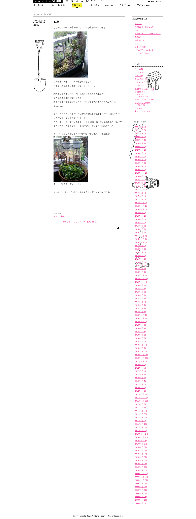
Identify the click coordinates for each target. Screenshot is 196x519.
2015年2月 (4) (140, 269)
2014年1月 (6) (140, 312)
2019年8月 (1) (140, 157)
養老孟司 (138, 37)
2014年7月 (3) (140, 292)
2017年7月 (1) (140, 193)
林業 (136, 44)
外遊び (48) (141, 105)
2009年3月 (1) (140, 503)
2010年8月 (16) (141, 447)
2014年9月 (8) (140, 285)
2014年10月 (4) (141, 282)
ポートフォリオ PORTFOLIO (101, 5)
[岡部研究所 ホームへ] (69, 2)
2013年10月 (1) (141, 322)
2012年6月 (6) (140, 374)
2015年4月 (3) (140, 262)
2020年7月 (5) (140, 140)
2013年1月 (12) (141, 351)
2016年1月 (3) (140, 233)
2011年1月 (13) (141, 431)
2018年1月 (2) (140, 186)
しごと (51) (139, 72)
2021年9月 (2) (140, 127)
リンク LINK (124, 5)
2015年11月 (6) (141, 239)
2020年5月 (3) (140, 147)
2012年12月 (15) (141, 355)
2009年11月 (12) (141, 477)
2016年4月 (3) (140, 226)
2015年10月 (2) (141, 242)
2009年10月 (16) (141, 480)
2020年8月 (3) (140, 137)
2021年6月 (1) (140, 130)
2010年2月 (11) (141, 467)
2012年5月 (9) (140, 378)
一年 (136, 30)
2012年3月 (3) (140, 384)
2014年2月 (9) (140, 308)
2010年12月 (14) (141, 434)
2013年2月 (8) (140, 348)
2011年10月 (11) (141, 401)
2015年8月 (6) (140, 249)
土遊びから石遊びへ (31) (144, 89)
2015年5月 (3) (140, 259)
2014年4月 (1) (140, 302)
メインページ (79, 222)
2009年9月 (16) (141, 483)
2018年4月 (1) (140, 176)
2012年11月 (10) (141, 358)
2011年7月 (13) (141, 411)
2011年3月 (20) (141, 424)
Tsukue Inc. (118, 516)
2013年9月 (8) (140, 325)
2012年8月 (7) (140, 368)
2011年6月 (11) (141, 414)
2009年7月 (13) (141, 490)
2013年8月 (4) (140, 328)
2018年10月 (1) (141, 173)
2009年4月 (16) (141, 500)
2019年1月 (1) (140, 170)
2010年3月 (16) (141, 464)
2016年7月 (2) (140, 216)
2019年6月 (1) (140, 160)
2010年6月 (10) (141, 454)
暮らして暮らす (60, 216)
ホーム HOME (40, 5)
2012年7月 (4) (140, 371)
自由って (138, 24)
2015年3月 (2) (140, 265)
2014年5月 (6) (140, 299)
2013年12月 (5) (141, 315)
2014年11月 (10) (141, 279)
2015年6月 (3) (140, 256)
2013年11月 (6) (141, 318)
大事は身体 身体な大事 (144, 27)
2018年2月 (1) (140, 183)
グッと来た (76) (141, 79)
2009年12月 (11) (141, 474)
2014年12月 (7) (141, 275)
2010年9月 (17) (141, 444)
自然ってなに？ (141, 47)
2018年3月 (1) (140, 180)
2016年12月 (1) (141, 203)
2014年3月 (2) (140, 305)
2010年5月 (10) (141, 457)
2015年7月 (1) (140, 252)
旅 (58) (139, 108)
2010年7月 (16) (141, 451)
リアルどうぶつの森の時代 (145, 50)
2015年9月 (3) (140, 246)
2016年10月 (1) (141, 209)
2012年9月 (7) (140, 365)
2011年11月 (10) (141, 398)
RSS (159, 1)
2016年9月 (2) (140, 213)
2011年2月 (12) (141, 427)
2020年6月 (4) (140, 143)
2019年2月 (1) (140, 166)
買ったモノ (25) (142, 94)
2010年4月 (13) (141, 460)
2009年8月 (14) (141, 487)
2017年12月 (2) (141, 190)
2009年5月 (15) (141, 497)
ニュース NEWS (58, 5)
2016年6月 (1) (140, 219)
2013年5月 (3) (140, 338)
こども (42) (139, 69)
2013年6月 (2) (140, 335)
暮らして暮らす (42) (142, 103)
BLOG (47, 14)
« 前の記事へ (66, 222)
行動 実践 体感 (142, 53)
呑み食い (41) (140, 86)
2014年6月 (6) (140, 295)
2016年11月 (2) (141, 206)
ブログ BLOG (77, 5)
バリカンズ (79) (141, 82)
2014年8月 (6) (140, 289)
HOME (36, 14)
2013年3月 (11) (141, 345)
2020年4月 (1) (140, 150)
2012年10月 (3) (141, 361)
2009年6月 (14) (141, 493)
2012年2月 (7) (140, 388)
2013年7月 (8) (140, 332)
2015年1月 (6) (140, 272)
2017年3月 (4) (140, 196)
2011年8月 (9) (140, 408)
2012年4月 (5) (140, 381)
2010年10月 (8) (141, 441)
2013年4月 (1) (140, 342)
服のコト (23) (143, 96)
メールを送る (151, 1)
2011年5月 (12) (141, 417)
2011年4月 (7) (140, 421)
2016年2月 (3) (140, 229)
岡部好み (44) (140, 92)
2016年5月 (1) (140, 223)
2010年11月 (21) (141, 437)
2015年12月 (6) (141, 236)
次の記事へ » (92, 222)
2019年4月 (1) (140, 163)
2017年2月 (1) (140, 199)
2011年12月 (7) (141, 394)
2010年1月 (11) (141, 470)
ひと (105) (139, 76)
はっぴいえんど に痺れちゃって (148, 34)
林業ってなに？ (141, 40)
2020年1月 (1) (140, 153)
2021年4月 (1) (140, 133)
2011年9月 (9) (140, 404)
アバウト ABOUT (144, 5)
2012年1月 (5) (140, 391)
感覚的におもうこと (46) (144, 100)
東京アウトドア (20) (142, 111)
